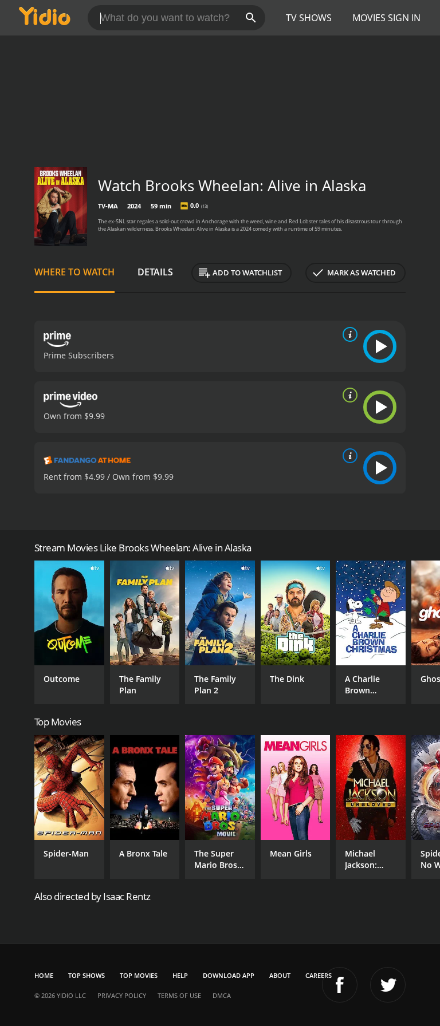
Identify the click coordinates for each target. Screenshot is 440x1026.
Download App (228, 975)
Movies (369, 17)
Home (43, 975)
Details (155, 272)
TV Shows (309, 17)
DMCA (222, 995)
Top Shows (86, 975)
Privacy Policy (121, 995)
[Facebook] (340, 985)
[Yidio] (45, 17)
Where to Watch (74, 272)
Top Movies (139, 975)
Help (180, 975)
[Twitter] (388, 985)
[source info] (348, 334)
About (279, 975)
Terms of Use (179, 995)
